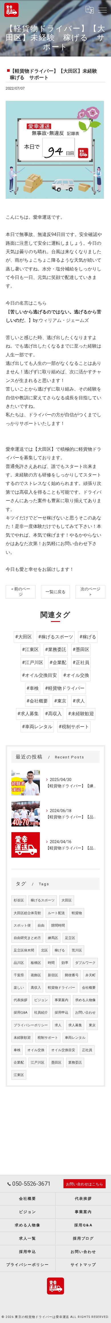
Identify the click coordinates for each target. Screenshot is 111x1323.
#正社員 (81, 662)
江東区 (19, 1075)
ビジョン (41, 1000)
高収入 (36, 988)
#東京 (60, 701)
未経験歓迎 (22, 1038)
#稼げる (87, 636)
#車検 (32, 688)
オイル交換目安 (63, 1050)
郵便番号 (72, 975)
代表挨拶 (20, 1000)
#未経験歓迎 (81, 713)
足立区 (70, 938)
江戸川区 (37, 1062)
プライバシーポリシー (31, 1025)
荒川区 (77, 950)
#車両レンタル (37, 726)
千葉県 (19, 975)
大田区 (66, 900)
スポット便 (22, 925)
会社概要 (89, 988)
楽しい (19, 988)
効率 (64, 963)
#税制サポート (74, 726)
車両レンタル (75, 1038)
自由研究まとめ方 (27, 938)
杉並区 (19, 900)
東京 (92, 1025)
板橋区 (36, 963)
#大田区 (23, 636)
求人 (58, 1025)
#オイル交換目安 (39, 675)
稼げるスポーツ (43, 900)
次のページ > (90, 592)
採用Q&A (20, 1012)
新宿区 (53, 975)
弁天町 (90, 975)
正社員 (87, 1050)
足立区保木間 (24, 950)
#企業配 (58, 662)
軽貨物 (77, 913)
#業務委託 (55, 649)
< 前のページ (20, 592)
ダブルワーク (85, 963)
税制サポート (48, 1038)
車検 (17, 1050)
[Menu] (102, 10)
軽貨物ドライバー (61, 988)
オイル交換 (35, 1050)
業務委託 (75, 1062)
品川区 (19, 963)
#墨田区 (81, 649)
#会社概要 (37, 701)
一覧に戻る (55, 591)
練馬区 (53, 938)
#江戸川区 (32, 662)
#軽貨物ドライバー (65, 688)
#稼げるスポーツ (55, 636)
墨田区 (56, 1062)
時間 (51, 963)
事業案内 (61, 1000)
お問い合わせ (85, 1012)
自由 (41, 925)
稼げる (60, 950)
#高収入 (53, 713)
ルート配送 (56, 913)
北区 (44, 950)
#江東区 (30, 649)
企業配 (19, 1062)
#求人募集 (28, 713)
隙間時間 (58, 925)
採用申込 (61, 1012)
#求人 (79, 701)
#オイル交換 (76, 675)
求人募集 (75, 1025)
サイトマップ (83, 1265)
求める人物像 (85, 1000)
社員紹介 (41, 1012)
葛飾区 (36, 975)
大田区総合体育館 (27, 913)
